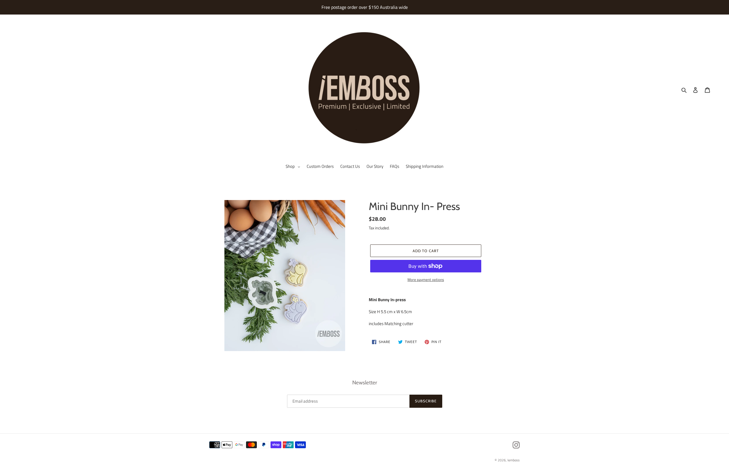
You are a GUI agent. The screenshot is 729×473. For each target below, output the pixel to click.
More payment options (425, 279)
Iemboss (513, 460)
